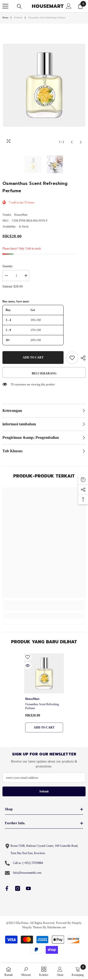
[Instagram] (17, 888)
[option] (44, 85)
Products (18, 17)
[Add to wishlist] (72, 358)
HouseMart (20, 214)
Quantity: (7, 266)
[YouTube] (28, 888)
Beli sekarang (44, 373)
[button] (71, 142)
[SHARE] (82, 358)
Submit (44, 791)
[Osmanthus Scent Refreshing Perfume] (44, 673)
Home (5, 17)
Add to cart (32, 357)
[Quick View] (27, 665)
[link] (44, 608)
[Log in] (68, 6)
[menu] (5, 6)
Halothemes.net (56, 927)
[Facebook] (7, 888)
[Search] (19, 6)
